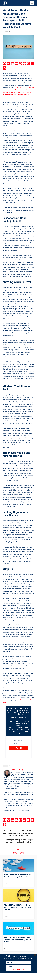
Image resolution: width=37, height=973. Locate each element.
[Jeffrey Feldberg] (7, 773)
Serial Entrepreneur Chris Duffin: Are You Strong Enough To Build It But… (17, 876)
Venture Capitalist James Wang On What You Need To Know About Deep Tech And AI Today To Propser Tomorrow (18, 833)
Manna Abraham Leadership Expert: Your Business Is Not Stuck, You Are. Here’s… (18, 939)
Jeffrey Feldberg (17, 770)
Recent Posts (12, 766)
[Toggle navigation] (32, 3)
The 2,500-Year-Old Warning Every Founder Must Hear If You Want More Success (18, 907)
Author (5, 766)
